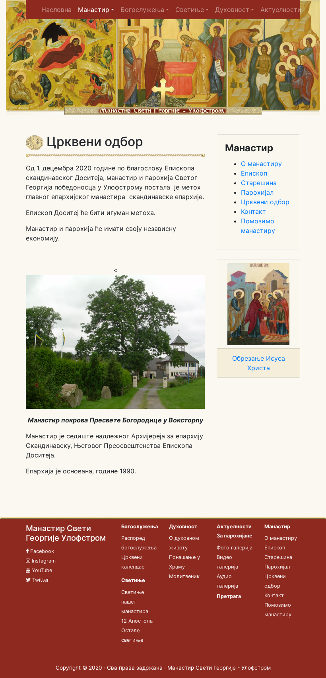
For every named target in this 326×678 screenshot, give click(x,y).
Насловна (58, 9)
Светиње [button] (189, 10)
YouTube (41, 570)
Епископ (254, 173)
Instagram (43, 561)
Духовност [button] (232, 10)
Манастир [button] (93, 10)
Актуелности (280, 10)
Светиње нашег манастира (134, 601)
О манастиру (261, 164)
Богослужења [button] (142, 10)
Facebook (41, 551)
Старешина (259, 183)
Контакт (253, 211)
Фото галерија (234, 548)
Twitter (40, 580)
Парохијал (257, 192)
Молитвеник (184, 576)
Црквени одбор (265, 202)
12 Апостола (137, 621)
